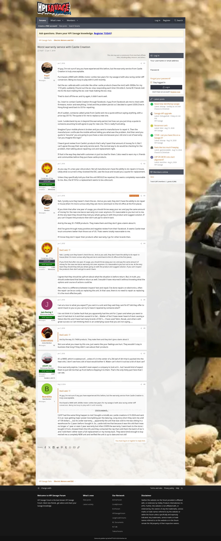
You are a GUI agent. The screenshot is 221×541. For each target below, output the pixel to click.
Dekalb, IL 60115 (49, 378)
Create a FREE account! (47, 26)
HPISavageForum (118, 513)
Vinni (152, 177)
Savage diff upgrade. (163, 113)
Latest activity (88, 504)
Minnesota (51, 189)
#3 (144, 196)
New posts (63, 26)
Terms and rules (156, 488)
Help (177, 488)
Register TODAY (102, 33)
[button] (63, 20)
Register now (175, 92)
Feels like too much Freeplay (166, 147)
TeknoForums (117, 531)
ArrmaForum (117, 500)
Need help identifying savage (166, 104)
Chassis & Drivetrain (161, 109)
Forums (42, 20)
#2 (144, 164)
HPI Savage (158, 121)
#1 (144, 63)
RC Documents (118, 522)
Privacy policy (169, 488)
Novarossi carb (160, 125)
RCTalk (114, 527)
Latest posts (159, 99)
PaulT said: (64, 250)
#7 (144, 353)
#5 (144, 300)
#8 (144, 384)
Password (154, 70)
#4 (144, 243)
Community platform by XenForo (110, 538)
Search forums (74, 26)
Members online (160, 172)
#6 (144, 328)
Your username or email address (164, 60)
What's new (56, 20)
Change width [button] (46, 488)
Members (71, 20)
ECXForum (116, 509)
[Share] (141, 63)
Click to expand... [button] (101, 410)
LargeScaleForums (119, 518)
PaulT (41, 51)
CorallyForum (117, 504)
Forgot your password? (160, 78)
